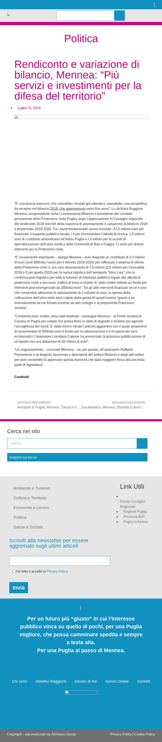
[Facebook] (8, 4)
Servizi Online (117, 681)
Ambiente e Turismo (32, 488)
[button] (141, 15)
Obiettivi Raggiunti (50, 681)
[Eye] (50, 4)
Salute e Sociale (28, 527)
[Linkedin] (29, 4)
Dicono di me (86, 681)
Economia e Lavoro (31, 507)
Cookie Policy (144, 734)
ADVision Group (63, 734)
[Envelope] (40, 4)
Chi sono (19, 681)
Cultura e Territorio (30, 498)
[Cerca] (119, 15)
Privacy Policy (57, 571)
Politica (20, 517)
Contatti (143, 681)
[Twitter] (19, 4)
